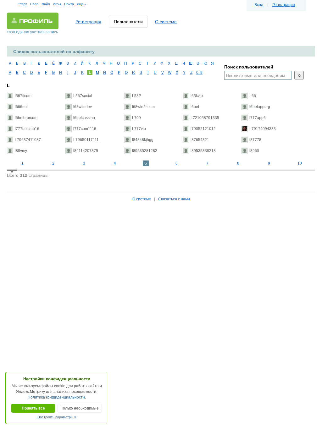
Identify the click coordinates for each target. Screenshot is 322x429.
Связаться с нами (174, 199)
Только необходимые (80, 408)
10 (299, 163)
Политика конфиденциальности (56, 397)
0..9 (198, 72)
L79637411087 (28, 140)
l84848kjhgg (142, 140)
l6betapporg (259, 107)
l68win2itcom (143, 107)
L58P (136, 96)
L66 (252, 96)
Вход (258, 5)
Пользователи (128, 21)
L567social (82, 96)
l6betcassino (84, 118)
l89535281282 (144, 151)
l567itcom (23, 96)
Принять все (33, 408)
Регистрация (283, 5)
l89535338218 (203, 151)
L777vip (139, 129)
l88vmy (21, 151)
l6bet (195, 107)
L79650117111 (86, 140)
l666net (21, 107)
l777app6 (257, 118)
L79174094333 (262, 129)
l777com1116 (84, 129)
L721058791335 (205, 118)
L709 (136, 118)
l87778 (255, 140)
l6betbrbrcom (26, 118)
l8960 (254, 151)
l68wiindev (82, 107)
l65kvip (197, 96)
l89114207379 (85, 151)
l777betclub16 (27, 129)
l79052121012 (203, 129)
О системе (166, 21)
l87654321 (200, 140)
